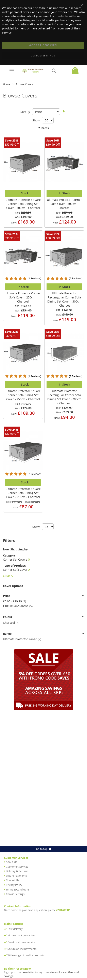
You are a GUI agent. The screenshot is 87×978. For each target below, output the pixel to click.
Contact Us (12, 880)
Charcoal (11, 623)
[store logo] (33, 70)
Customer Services (17, 866)
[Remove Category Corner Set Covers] (29, 559)
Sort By (25, 112)
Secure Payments (16, 875)
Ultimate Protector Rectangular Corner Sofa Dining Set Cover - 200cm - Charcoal (64, 397)
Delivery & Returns (17, 871)
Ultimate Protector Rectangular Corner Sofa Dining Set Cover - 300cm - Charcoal (64, 299)
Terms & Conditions (17, 889)
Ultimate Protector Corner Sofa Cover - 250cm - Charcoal (23, 297)
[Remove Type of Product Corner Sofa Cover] (29, 570)
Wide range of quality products (26, 955)
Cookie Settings (15, 894)
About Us (11, 862)
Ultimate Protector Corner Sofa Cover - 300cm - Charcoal (64, 204)
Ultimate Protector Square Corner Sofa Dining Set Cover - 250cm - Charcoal (23, 395)
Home (7, 84)
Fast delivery (15, 929)
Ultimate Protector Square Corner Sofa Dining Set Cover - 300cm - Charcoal (23, 204)
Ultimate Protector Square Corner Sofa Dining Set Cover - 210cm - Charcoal (23, 493)
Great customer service (21, 942)
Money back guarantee (21, 935)
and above (18, 606)
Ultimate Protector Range (22, 639)
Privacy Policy (14, 885)
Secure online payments (21, 949)
